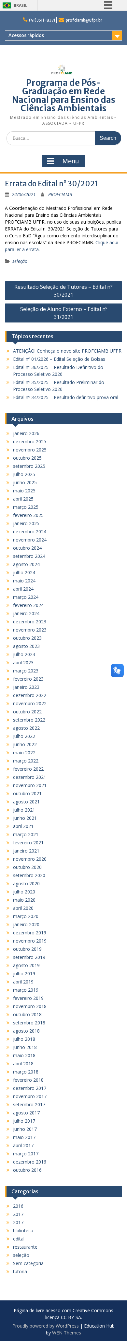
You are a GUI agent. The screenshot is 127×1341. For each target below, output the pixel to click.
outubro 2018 (27, 1014)
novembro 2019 (30, 941)
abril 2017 (23, 1145)
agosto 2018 (26, 1031)
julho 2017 (24, 1121)
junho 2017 (25, 1129)
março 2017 (25, 1153)
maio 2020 (24, 900)
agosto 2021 (26, 802)
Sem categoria (28, 1263)
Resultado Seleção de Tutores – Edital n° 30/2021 (63, 290)
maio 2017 (24, 1137)
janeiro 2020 (26, 924)
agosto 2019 (26, 965)
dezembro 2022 (29, 695)
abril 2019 (23, 982)
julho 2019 (24, 973)
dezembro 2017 (29, 1088)
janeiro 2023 (26, 687)
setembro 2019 (29, 957)
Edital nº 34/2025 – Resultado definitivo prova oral (65, 397)
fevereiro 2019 (28, 998)
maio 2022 (24, 752)
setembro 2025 (29, 466)
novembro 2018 (30, 1006)
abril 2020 (23, 908)
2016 (18, 1206)
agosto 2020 (26, 883)
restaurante (25, 1247)
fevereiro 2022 (28, 769)
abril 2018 (23, 1063)
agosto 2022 (26, 728)
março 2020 (25, 916)
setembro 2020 (29, 875)
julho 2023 (24, 654)
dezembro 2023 (29, 621)
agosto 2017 (26, 1113)
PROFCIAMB (60, 194)
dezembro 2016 (29, 1162)
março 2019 (25, 990)
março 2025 (25, 507)
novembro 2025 (30, 450)
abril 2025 (23, 499)
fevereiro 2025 (28, 515)
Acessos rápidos (26, 35)
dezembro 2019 (29, 932)
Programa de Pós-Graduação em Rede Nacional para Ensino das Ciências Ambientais (63, 95)
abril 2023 (23, 662)
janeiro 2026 (26, 433)
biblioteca (23, 1230)
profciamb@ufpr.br (84, 20)
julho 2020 (24, 892)
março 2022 (25, 761)
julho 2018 (24, 1039)
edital (18, 1239)
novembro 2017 (30, 1096)
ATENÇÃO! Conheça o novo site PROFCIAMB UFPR (67, 351)
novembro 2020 (30, 859)
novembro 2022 (30, 703)
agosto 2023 (26, 646)
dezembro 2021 (29, 777)
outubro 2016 (27, 1170)
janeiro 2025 (26, 523)
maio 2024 (24, 581)
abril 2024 (23, 589)
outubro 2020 (27, 867)
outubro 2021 (27, 793)
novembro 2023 (30, 630)
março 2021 (25, 834)
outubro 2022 (27, 711)
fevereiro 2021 (28, 842)
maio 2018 (24, 1055)
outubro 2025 (27, 458)
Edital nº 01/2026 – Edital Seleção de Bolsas (59, 359)
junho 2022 (25, 744)
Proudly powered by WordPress (45, 1326)
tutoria (20, 1271)
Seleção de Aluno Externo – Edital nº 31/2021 (63, 313)
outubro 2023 (27, 638)
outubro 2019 (27, 949)
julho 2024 (24, 572)
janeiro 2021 (26, 851)
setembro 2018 (29, 1023)
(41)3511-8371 (42, 20)
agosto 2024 (26, 564)
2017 (18, 1214)
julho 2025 (24, 474)
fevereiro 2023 (28, 679)
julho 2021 (24, 810)
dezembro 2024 (29, 531)
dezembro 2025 (29, 441)
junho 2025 (25, 482)
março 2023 (25, 671)
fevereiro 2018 (28, 1080)
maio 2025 (24, 490)
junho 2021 (25, 818)
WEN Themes (66, 1333)
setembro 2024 (29, 556)
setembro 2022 (29, 720)
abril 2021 (23, 826)
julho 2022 (24, 736)
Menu (71, 161)
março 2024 (25, 597)
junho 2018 (25, 1047)
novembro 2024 (30, 540)
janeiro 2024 (26, 613)
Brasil (20, 5)
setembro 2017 (29, 1104)
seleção (19, 261)
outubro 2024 (27, 548)
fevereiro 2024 (28, 605)
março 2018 (25, 1072)
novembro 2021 (30, 785)
